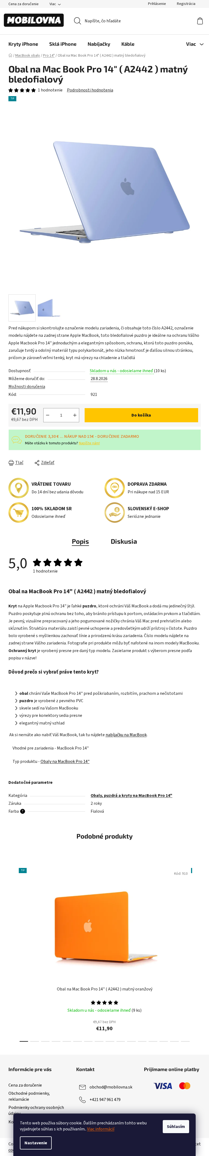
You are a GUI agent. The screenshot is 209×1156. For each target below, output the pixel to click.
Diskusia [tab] (124, 541)
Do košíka (141, 415)
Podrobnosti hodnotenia (90, 90)
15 (185, 1041)
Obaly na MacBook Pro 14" (65, 761)
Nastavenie (35, 1143)
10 (131, 1041)
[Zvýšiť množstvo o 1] (75, 415)
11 (142, 1041)
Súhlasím (176, 1127)
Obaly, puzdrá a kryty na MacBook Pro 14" (131, 796)
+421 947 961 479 (105, 1100)
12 (153, 1041)
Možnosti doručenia (26, 387)
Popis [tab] (80, 541)
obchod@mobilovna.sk (111, 1087)
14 (174, 1041)
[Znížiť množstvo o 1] (48, 415)
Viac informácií (100, 1129)
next (196, 953)
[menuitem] (23, 44)
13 (163, 1041)
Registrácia (186, 4)
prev (12, 953)
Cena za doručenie (23, 4)
